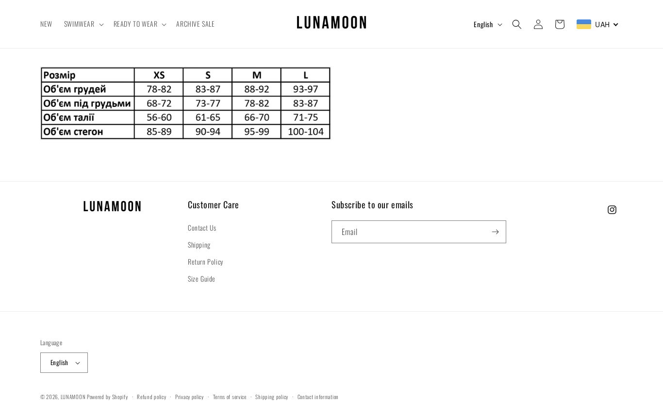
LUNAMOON (73, 397)
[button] (83, 24)
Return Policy (205, 261)
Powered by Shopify (107, 397)
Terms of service (230, 397)
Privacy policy (189, 397)
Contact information (318, 397)
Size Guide (201, 278)
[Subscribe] (495, 231)
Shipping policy (271, 397)
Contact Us (202, 227)
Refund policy (151, 397)
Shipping (199, 244)
